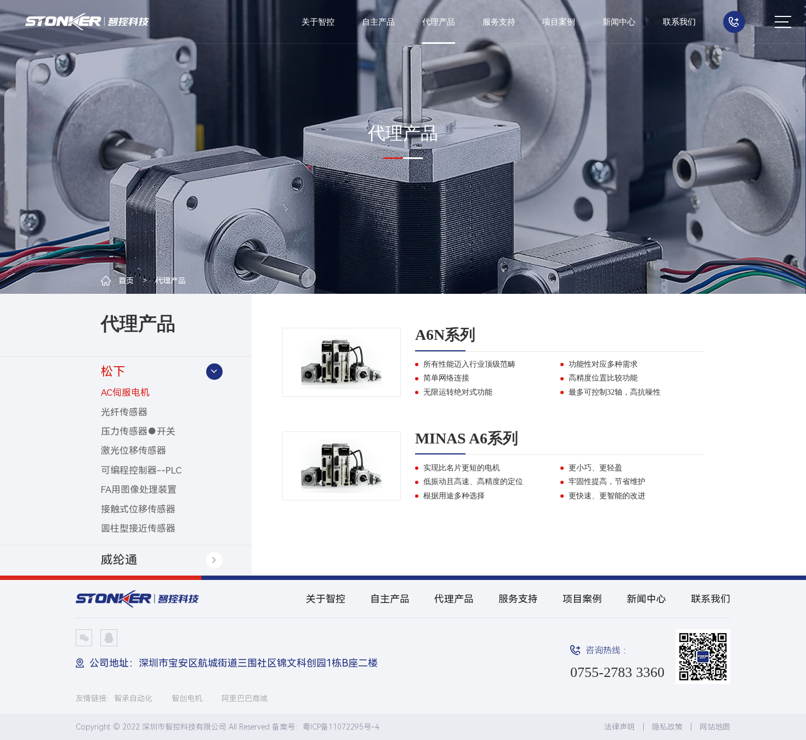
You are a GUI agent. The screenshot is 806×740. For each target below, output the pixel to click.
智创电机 (187, 698)
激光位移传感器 (133, 450)
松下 (113, 371)
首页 (126, 280)
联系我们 (679, 22)
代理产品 (438, 22)
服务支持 (499, 22)
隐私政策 (667, 726)
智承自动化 (133, 698)
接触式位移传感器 (138, 509)
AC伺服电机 (125, 392)
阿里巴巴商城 (245, 698)
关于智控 (318, 22)
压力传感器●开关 (138, 431)
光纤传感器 (124, 412)
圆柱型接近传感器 (138, 528)
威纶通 (119, 560)
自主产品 (378, 22)
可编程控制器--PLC (141, 470)
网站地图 (715, 726)
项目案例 (558, 22)
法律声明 (619, 726)
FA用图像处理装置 (139, 489)
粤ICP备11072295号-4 (341, 726)
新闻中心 (619, 22)
